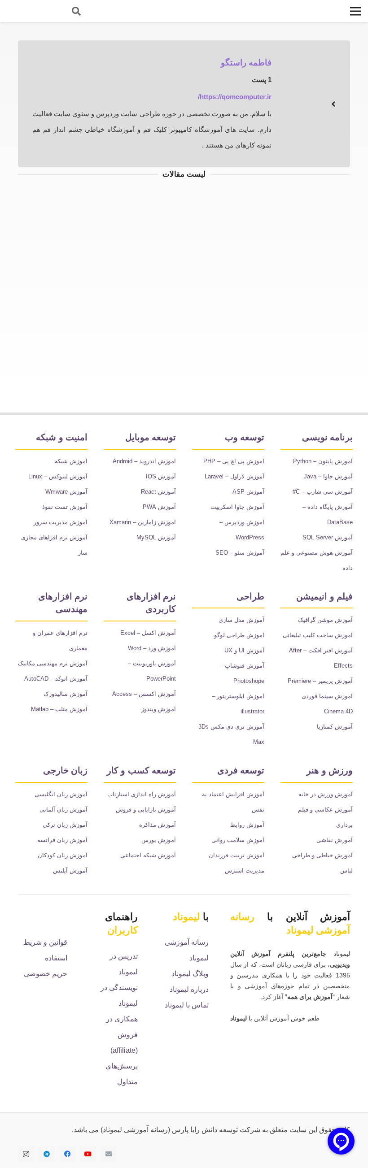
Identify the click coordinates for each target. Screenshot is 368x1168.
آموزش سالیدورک (67, 677)
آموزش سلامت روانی (239, 824)
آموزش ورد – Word (151, 647)
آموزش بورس (159, 839)
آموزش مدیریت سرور (62, 521)
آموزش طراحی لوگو (241, 634)
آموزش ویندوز (159, 708)
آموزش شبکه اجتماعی (150, 854)
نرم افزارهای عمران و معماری (54, 632)
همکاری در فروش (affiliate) (122, 1033)
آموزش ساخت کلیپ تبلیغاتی (318, 634)
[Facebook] (67, 1153)
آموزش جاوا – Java (328, 476)
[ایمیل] (109, 1153)
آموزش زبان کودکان (64, 854)
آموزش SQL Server (328, 537)
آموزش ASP (249, 491)
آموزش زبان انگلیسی (62, 793)
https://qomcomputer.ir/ (234, 96)
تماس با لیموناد (186, 1004)
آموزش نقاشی (336, 824)
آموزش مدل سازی (242, 619)
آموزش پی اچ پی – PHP (234, 460)
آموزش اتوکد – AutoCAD (57, 662)
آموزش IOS (162, 476)
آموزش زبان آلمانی (65, 808)
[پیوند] (32, 11)
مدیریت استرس (245, 854)
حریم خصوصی (45, 973)
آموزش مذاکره (159, 824)
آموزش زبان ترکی (67, 824)
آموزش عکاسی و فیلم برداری (319, 808)
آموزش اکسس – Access (145, 693)
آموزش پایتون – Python (323, 460)
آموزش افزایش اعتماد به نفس (228, 793)
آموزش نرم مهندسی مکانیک (54, 647)
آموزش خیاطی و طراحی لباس (317, 839)
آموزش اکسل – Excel (149, 632)
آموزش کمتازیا (335, 726)
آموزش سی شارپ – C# (324, 491)
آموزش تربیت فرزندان (238, 839)
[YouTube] (88, 1153)
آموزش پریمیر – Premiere (321, 680)
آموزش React (159, 491)
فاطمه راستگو (248, 62)
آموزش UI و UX (245, 650)
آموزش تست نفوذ (66, 506)
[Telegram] (47, 1153)
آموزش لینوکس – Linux (58, 476)
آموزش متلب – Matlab (59, 693)
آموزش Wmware (67, 491)
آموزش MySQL (157, 537)
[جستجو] (76, 11)
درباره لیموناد (190, 988)
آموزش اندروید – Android (144, 460)
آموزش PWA (160, 506)
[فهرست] (355, 11)
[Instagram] (26, 1153)
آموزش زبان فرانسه (65, 839)
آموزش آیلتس (70, 869)
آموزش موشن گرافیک (327, 619)
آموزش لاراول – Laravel (235, 476)
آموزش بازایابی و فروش (148, 808)
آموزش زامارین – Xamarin (143, 521)
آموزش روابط (248, 808)
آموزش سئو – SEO (240, 552)
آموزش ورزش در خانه (327, 793)
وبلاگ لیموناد (189, 973)
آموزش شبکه (72, 460)
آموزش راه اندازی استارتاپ (144, 793)
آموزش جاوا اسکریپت (238, 506)
